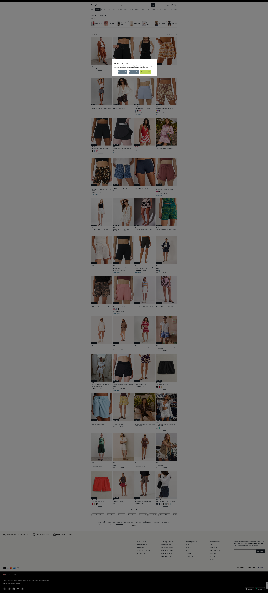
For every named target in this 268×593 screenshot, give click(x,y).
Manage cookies (122, 71)
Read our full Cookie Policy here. (140, 67)
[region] (134, 67)
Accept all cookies (146, 71)
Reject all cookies (133, 71)
